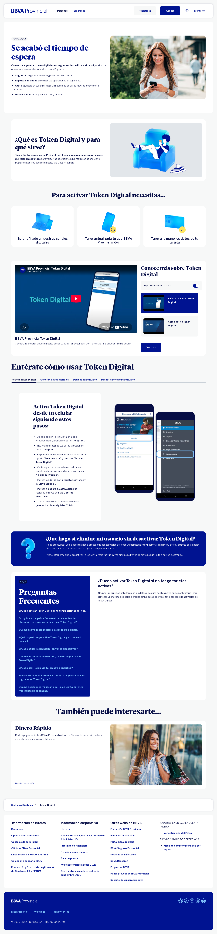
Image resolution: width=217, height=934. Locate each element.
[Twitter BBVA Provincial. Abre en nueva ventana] (186, 900)
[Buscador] (187, 11)
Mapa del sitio (19, 911)
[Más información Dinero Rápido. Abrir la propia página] (156, 754)
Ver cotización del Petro (178, 833)
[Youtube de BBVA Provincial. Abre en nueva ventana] (203, 900)
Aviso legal (40, 911)
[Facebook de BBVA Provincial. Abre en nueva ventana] (180, 900)
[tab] (24, 380)
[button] (170, 10)
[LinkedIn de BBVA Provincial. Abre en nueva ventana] (198, 900)
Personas (62, 10)
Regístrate (145, 10)
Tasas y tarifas (60, 911)
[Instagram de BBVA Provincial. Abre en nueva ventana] (192, 900)
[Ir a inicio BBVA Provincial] (29, 11)
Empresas (79, 10)
